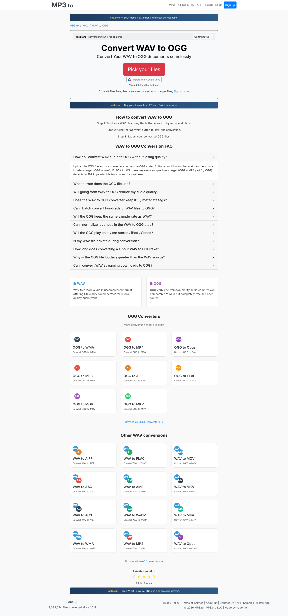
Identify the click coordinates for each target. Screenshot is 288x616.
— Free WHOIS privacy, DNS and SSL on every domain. (144, 591)
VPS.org (211, 607)
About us (211, 603)
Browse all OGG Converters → (144, 422)
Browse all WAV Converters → (144, 561)
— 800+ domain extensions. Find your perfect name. (144, 17)
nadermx (242, 607)
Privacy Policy (171, 603)
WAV (85, 25)
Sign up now (181, 91)
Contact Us (227, 603)
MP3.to (74, 25)
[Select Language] (192, 4)
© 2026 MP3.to (194, 607)
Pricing (208, 4)
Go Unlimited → (203, 36)
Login (218, 4)
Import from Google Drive (146, 79)
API (199, 4)
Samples (248, 603)
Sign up (230, 5)
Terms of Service (192, 603)
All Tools (183, 4)
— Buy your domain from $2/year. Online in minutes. (144, 105)
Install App (263, 603)
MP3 (172, 4)
